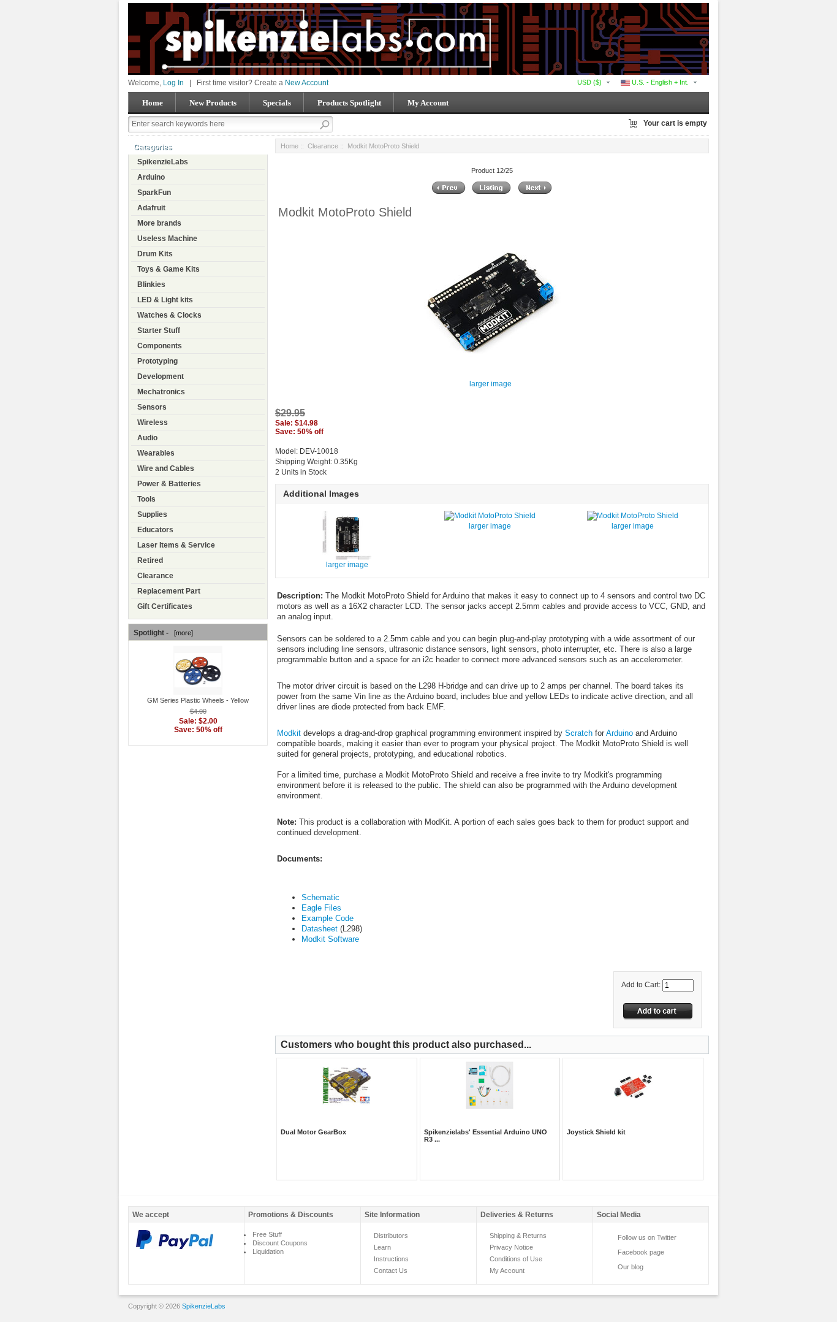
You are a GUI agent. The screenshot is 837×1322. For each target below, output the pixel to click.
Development (160, 376)
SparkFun (154, 192)
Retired (150, 560)
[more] (181, 632)
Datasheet (319, 928)
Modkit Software (330, 939)
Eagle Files (321, 907)
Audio (147, 438)
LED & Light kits (165, 300)
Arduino (151, 177)
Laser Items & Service (176, 545)
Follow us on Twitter (647, 1237)
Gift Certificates (164, 606)
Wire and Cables (165, 468)
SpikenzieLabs (162, 162)
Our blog (630, 1266)
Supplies (152, 514)
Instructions (391, 1259)
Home (152, 102)
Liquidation (268, 1251)
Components (159, 346)
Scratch (579, 733)
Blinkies (151, 284)
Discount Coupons (280, 1243)
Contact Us (390, 1270)
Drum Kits (155, 254)
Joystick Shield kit (596, 1132)
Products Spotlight (349, 102)
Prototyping (157, 361)
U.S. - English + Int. (659, 82)
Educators (155, 529)
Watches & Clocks (169, 315)
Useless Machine (167, 238)
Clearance (155, 575)
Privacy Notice (511, 1247)
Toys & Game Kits (168, 269)
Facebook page (641, 1252)
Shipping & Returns (518, 1235)
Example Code (327, 918)
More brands (159, 223)
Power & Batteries (169, 484)
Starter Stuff (158, 330)
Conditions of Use (516, 1259)
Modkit (289, 733)
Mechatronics (161, 392)
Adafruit (151, 208)
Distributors (391, 1235)
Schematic (320, 897)
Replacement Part (168, 591)
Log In (173, 82)
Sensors (152, 407)
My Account (428, 102)
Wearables (156, 453)
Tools (146, 499)
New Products (213, 102)
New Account (306, 82)
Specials (277, 102)
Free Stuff (267, 1234)
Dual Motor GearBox (313, 1132)
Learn (382, 1247)
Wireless (152, 422)
